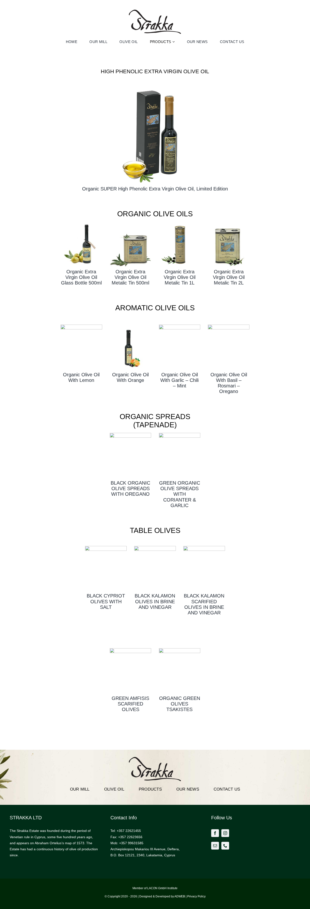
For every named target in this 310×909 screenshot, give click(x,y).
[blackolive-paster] (130, 434)
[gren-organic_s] (180, 650)
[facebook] (215, 833)
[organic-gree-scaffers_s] (130, 650)
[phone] (225, 846)
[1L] (180, 223)
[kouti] (130, 223)
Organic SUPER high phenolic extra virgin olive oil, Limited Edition (155, 188)
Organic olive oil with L (81, 377)
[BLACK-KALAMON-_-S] (155, 548)
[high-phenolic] (155, 86)
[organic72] (81, 223)
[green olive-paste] (180, 434)
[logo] (155, 11)
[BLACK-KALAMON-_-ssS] (204, 548)
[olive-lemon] (81, 326)
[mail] (215, 846)
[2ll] (228, 223)
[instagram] (225, 833)
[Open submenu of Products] (174, 41)
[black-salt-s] (106, 548)
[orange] (130, 326)
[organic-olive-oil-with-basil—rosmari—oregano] (228, 326)
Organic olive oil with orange (130, 377)
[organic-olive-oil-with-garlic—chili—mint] (180, 326)
